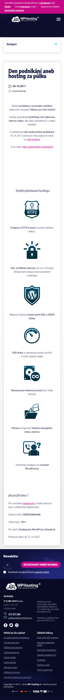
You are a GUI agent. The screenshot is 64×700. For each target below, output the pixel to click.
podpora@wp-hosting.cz (20, 618)
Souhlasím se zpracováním (28, 572)
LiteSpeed (45, 3)
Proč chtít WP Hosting (47, 637)
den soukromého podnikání (38, 146)
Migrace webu (10, 667)
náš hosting (33, 139)
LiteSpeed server (11, 652)
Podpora (41, 660)
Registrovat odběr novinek (41, 564)
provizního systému (14, 10)
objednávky (29, 503)
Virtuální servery (11, 642)
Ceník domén (10, 662)
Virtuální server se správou (16, 637)
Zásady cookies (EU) (46, 655)
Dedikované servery (13, 647)
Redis (7, 6)
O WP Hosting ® (45, 670)
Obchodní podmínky (46, 650)
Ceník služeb (10, 657)
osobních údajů (41, 572)
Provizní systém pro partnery (17, 677)
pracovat (25, 6)
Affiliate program (12, 672)
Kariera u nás (43, 665)
